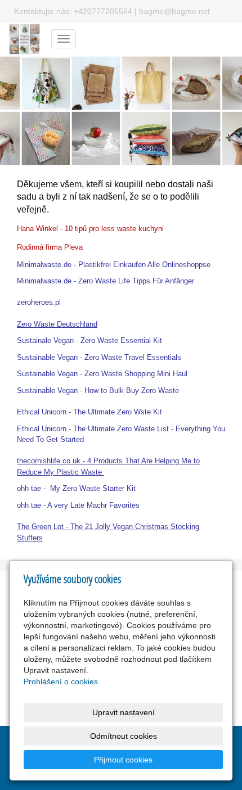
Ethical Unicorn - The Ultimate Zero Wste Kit (90, 412)
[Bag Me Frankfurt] (24, 37)
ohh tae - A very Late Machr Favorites (78, 505)
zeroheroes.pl (39, 302)
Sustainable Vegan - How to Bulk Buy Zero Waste (98, 390)
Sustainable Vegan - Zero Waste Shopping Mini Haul (102, 373)
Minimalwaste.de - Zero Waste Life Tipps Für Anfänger (105, 281)
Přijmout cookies (123, 759)
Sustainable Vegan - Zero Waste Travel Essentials (99, 357)
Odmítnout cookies (123, 736)
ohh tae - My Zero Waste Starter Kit (76, 488)
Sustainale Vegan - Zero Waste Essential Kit (89, 340)
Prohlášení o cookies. (62, 681)
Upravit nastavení (123, 712)
